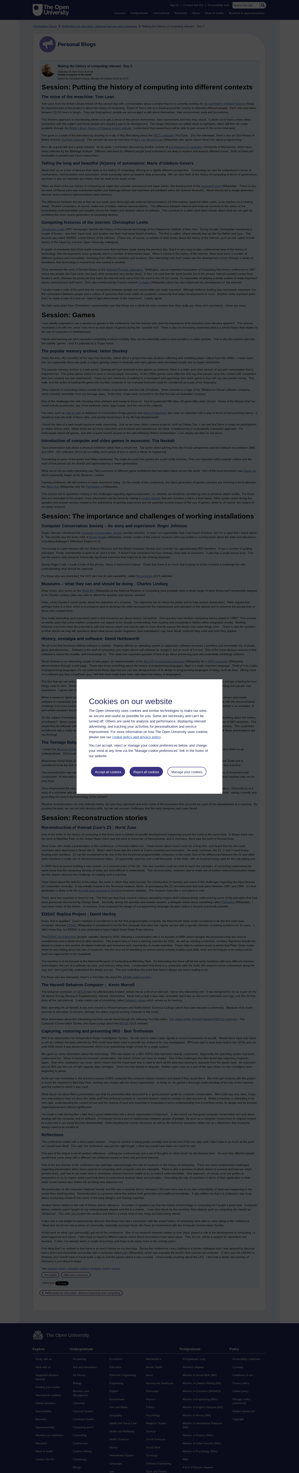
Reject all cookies (146, 772)
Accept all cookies (108, 772)
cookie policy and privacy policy (136, 737)
